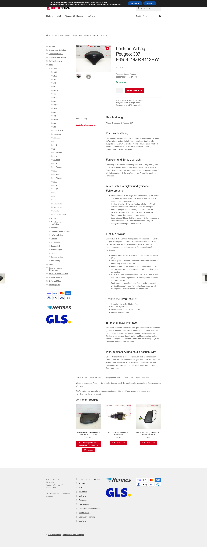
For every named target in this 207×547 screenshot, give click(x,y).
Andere (53, 218)
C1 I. (55, 141)
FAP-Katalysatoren (55, 61)
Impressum (83, 491)
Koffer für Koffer (57, 235)
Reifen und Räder (55, 281)
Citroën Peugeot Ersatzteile (89, 479)
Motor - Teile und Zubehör (58, 274)
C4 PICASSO (58, 178)
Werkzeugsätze (54, 285)
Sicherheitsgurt (56, 249)
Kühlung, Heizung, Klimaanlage (55, 269)
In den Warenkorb (134, 90)
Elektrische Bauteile (56, 54)
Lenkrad (54, 239)
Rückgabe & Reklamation (74, 16)
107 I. (55, 76)
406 (54, 112)
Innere (56, 35)
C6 (54, 192)
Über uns (82, 521)
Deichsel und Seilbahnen (58, 50)
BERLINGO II (58, 130)
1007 (55, 72)
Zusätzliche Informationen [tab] (86, 125)
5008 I (55, 119)
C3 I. (55, 156)
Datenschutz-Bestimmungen (89, 508)
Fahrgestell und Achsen (57, 57)
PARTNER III (57, 207)
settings (109, 4)
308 (54, 101)
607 (54, 123)
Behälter (52, 46)
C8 (54, 196)
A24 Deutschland (54, 534)
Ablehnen (150, 3)
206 (54, 83)
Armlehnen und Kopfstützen (56, 223)
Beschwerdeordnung (87, 517)
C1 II (55, 145)
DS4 (54, 200)
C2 (54, 149)
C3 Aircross (57, 152)
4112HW (129, 105)
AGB (59, 16)
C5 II (55, 185)
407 (54, 116)
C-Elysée (56, 138)
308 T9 (55, 105)
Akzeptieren (135, 3)
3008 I (55, 90)
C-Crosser (57, 134)
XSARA (56, 211)
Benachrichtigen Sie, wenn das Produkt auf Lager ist (88, 444)
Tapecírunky (55, 260)
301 (54, 94)
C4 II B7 (56, 174)
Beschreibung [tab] (81, 118)
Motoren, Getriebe (55, 277)
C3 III (55, 163)
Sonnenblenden (57, 257)
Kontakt (82, 483)
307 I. (68, 35)
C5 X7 (55, 189)
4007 (55, 108)
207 (54, 86)
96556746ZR (137, 105)
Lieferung (91, 16)
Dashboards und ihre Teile (60, 231)
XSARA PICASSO (59, 214)
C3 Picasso (57, 167)
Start (50, 35)
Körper (51, 264)
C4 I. (55, 171)
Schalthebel (55, 246)
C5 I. (55, 182)
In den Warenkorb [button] (118, 443)
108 (54, 79)
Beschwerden (84, 504)
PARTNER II (57, 204)
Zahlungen (83, 500)
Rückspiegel (55, 242)
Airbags (62, 35)
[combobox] (148, 8)
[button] (107, 48)
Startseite (49, 16)
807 (54, 127)
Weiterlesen (88, 450)
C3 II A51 (56, 160)
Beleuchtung (55, 227)
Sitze (53, 253)
